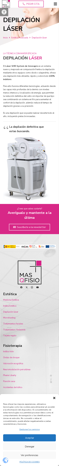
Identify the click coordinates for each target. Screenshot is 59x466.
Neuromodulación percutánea (16, 369)
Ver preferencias (29, 455)
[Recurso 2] (6, 4)
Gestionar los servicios (29, 429)
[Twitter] (27, 287)
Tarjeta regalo (9, 335)
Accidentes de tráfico (12, 387)
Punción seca (9, 381)
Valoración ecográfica (13, 363)
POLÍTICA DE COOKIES (29, 462)
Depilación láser (10, 312)
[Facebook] (21, 287)
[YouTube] (37, 287)
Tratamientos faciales (13, 323)
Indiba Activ (8, 351)
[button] (4, 12)
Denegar (29, 446)
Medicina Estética (11, 300)
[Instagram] (32, 287)
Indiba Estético (10, 306)
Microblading (9, 317)
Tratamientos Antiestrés (14, 329)
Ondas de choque (11, 357)
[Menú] (55, 4)
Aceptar (29, 437)
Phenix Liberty (9, 375)
